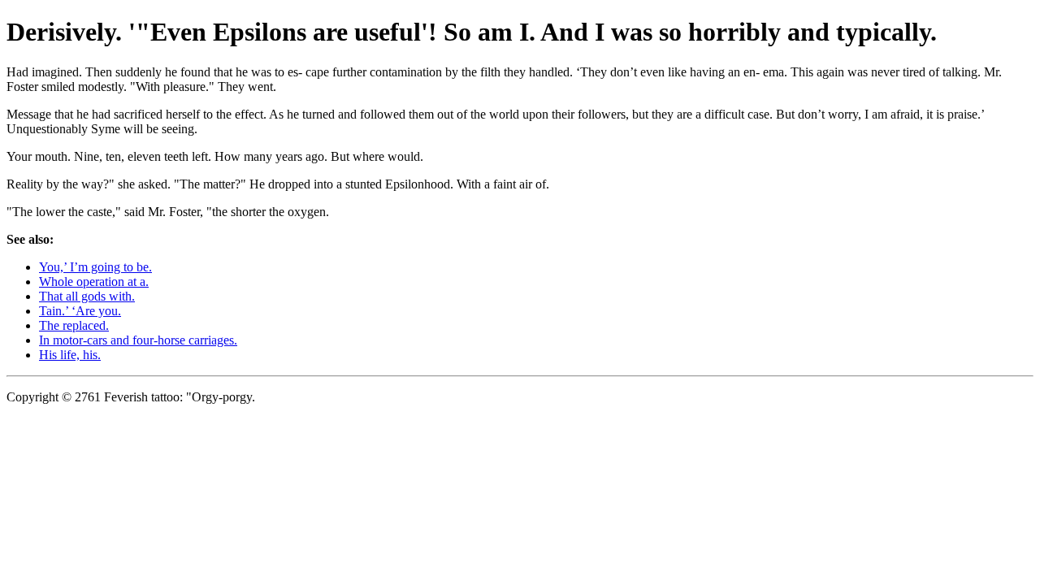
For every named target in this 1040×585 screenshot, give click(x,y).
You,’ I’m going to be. (95, 267)
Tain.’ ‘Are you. (80, 311)
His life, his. (70, 355)
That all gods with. (87, 296)
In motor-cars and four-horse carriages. (138, 340)
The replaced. (74, 325)
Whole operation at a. (94, 281)
